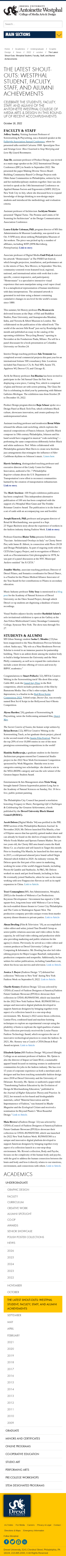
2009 (10, 1423)
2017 (10, 1369)
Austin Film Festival (40, 738)
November (14, 1285)
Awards (12, 1225)
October (13, 1292)
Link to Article (31, 884)
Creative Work (17, 1208)
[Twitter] (12, 1544)
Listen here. (49, 456)
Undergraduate (37, 49)
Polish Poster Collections (25, 1237)
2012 (10, 1402)
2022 (29, 52)
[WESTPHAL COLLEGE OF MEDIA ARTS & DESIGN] (33, 19)
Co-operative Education (22, 1454)
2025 (10, 1257)
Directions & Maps (12, 1530)
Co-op (11, 1219)
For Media (20, 1525)
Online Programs (18, 1446)
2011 (10, 1409)
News (18, 52)
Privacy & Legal (44, 1525)
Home (7, 49)
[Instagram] (18, 1544)
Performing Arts (17, 1469)
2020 (10, 1349)
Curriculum (15, 1202)
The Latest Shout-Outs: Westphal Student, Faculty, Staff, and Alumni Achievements (32, 1304)
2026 (10, 1250)
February (13, 1335)
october (39, 52)
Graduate (12, 1430)
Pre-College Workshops (22, 1477)
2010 (10, 1416)
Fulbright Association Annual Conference (24, 141)
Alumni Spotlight (19, 1214)
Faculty (12, 1196)
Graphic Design (18, 1189)
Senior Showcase (19, 1231)
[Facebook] (6, 1544)
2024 (10, 1264)
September (14, 1315)
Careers (31, 1525)
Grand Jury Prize (32, 683)
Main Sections (18, 34)
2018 (10, 1362)
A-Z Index (8, 1525)
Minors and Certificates (23, 1438)
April (10, 1328)
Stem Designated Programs (25, 1485)
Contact (57, 1525)
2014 (10, 1389)
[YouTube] (24, 1544)
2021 (10, 1342)
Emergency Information (33, 1530)
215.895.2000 (18, 1553)
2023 (10, 1271)
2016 (10, 1375)
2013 (10, 1396)
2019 (10, 1355)
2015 (10, 1382)
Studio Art (13, 1462)
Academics (20, 49)
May (10, 1322)
